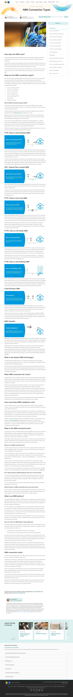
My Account (13, 682)
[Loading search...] (67, 2)
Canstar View (18, 682)
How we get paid (27, 686)
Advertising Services (31, 687)
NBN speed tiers (17, 112)
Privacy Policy (10, 686)
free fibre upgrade (14, 420)
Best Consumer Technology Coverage (22, 611)
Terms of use (15, 686)
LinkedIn (9, 613)
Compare (57, 23)
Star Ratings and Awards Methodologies (59, 686)
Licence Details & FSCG (20, 686)
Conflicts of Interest (40, 686)
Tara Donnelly (35, 591)
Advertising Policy (33, 686)
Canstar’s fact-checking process (18, 592)
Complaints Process (42, 687)
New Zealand (36, 687)
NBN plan (42, 469)
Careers (51, 686)
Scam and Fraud (46, 686)
